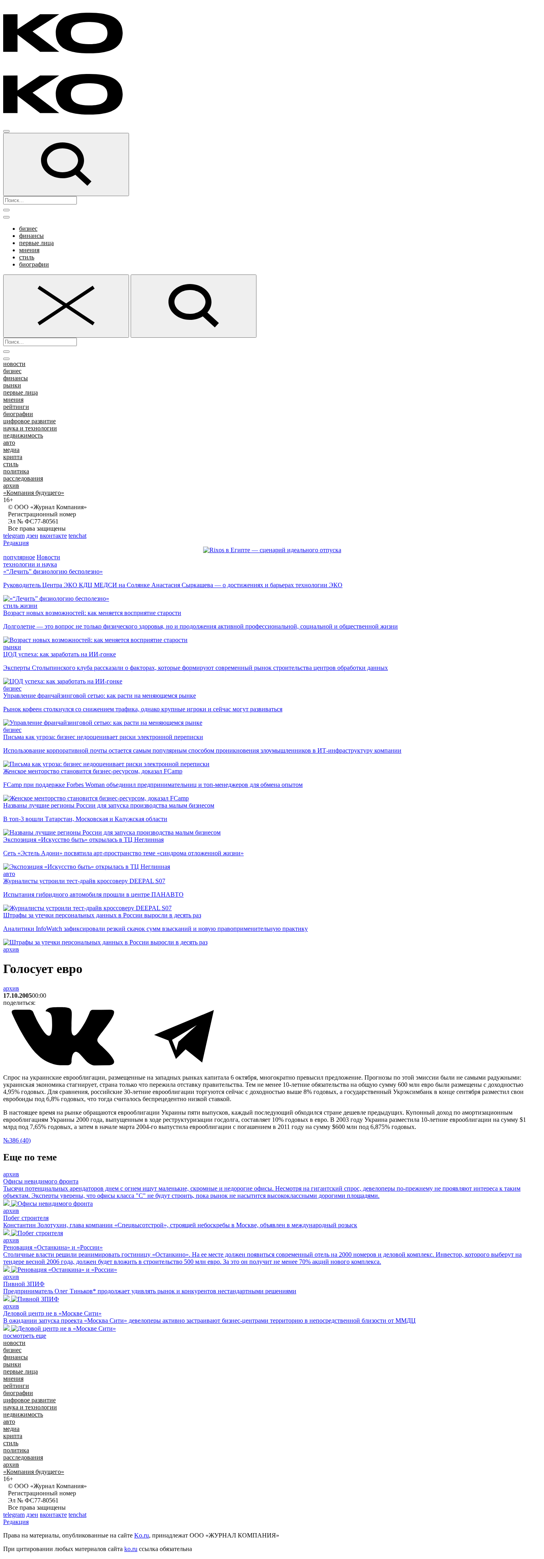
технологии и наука (30, 564)
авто (9, 442)
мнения (29, 250)
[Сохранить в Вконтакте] (63, 1064)
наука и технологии (30, 428)
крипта (12, 456)
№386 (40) (17, 1140)
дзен (32, 535)
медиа (11, 449)
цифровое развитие (29, 421)
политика (16, 471)
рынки (12, 385)
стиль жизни (20, 605)
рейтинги (16, 406)
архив (11, 485)
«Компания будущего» (33, 492)
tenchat (77, 535)
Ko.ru (141, 1535)
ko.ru (130, 1548)
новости (14, 363)
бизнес (28, 228)
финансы (31, 235)
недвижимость (23, 435)
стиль (26, 257)
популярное (19, 557)
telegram (14, 535)
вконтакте (53, 535)
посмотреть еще (24, 1335)
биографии (34, 264)
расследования (23, 478)
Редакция (16, 542)
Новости (48, 557)
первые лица (36, 242)
